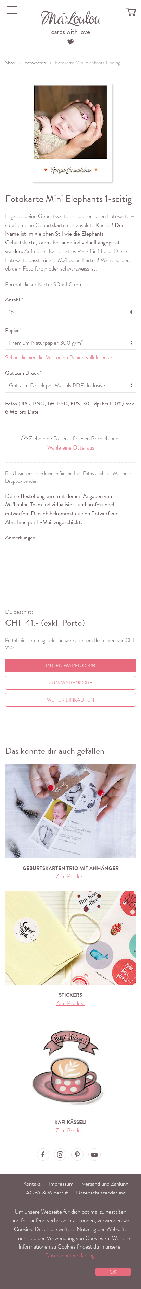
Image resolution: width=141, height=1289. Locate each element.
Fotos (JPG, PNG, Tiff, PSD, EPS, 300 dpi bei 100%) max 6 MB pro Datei (69, 407)
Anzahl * (14, 300)
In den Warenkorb (70, 665)
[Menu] (70, 26)
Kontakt (32, 1184)
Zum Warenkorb (70, 683)
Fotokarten (35, 63)
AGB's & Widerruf (47, 1193)
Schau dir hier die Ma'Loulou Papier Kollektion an (59, 357)
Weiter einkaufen (70, 700)
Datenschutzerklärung (101, 1193)
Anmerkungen (20, 538)
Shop (10, 63)
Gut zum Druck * (23, 373)
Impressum (61, 1184)
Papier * (13, 330)
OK (113, 1272)
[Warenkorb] (131, 11)
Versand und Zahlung (105, 1184)
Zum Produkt (70, 876)
